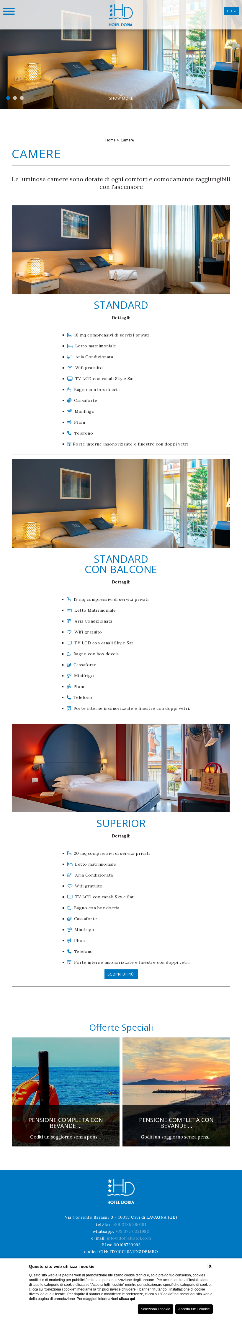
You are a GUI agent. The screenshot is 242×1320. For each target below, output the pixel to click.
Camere (127, 140)
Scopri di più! (121, 974)
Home (110, 140)
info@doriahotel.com (129, 1238)
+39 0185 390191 (130, 1224)
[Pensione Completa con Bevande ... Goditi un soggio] (131, 1145)
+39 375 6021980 (132, 1231)
